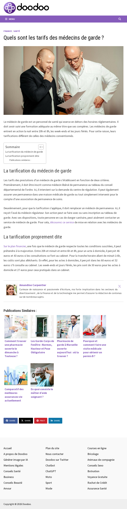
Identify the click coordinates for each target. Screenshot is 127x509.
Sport (49, 482)
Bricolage (93, 454)
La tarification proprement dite (22, 155)
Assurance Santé (97, 488)
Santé (16, 31)
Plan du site (52, 448)
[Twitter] (119, 286)
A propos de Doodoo (15, 454)
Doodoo (26, 504)
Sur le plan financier (15, 246)
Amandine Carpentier (32, 285)
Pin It (42, 420)
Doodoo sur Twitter (57, 459)
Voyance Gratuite (97, 477)
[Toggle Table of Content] (39, 147)
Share (12, 420)
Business (9, 477)
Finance (8, 31)
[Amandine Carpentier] (11, 289)
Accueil (8, 448)
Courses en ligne (97, 448)
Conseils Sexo (95, 465)
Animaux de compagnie (101, 459)
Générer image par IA (16, 459)
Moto (49, 477)
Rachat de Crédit (97, 482)
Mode (49, 488)
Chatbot (50, 465)
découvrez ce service (62, 222)
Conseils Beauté (13, 482)
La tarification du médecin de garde (24, 151)
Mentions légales (13, 465)
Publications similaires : (20, 160)
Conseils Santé (12, 471)
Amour (7, 488)
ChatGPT (51, 471)
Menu (11, 19)
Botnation (93, 471)
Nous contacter (55, 454)
